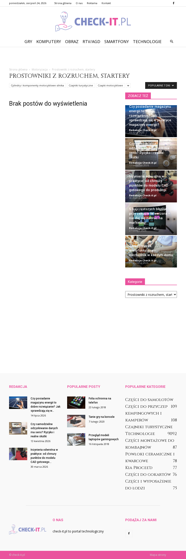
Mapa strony (158, 555)
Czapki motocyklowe (110, 85)
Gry (28, 41)
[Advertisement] (93, 57)
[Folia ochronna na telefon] (76, 402)
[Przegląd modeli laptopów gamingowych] (76, 439)
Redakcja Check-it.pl (143, 130)
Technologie (147, 41)
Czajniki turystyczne (81, 85)
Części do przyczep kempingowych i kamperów (146, 413)
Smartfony (116, 41)
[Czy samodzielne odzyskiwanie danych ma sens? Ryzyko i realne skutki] (18, 428)
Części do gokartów (148, 474)
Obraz (71, 41)
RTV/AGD (91, 41)
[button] (171, 41)
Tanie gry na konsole (102, 416)
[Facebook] (173, 3)
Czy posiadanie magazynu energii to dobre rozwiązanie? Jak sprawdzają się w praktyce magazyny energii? (150, 116)
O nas (79, 3)
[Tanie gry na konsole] (76, 421)
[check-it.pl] (93, 22)
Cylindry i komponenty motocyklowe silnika (37, 85)
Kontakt (106, 3)
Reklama (92, 3)
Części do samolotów (149, 400)
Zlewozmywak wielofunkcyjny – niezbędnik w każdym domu (151, 250)
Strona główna (62, 3)
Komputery (48, 41)
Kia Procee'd (138, 468)
